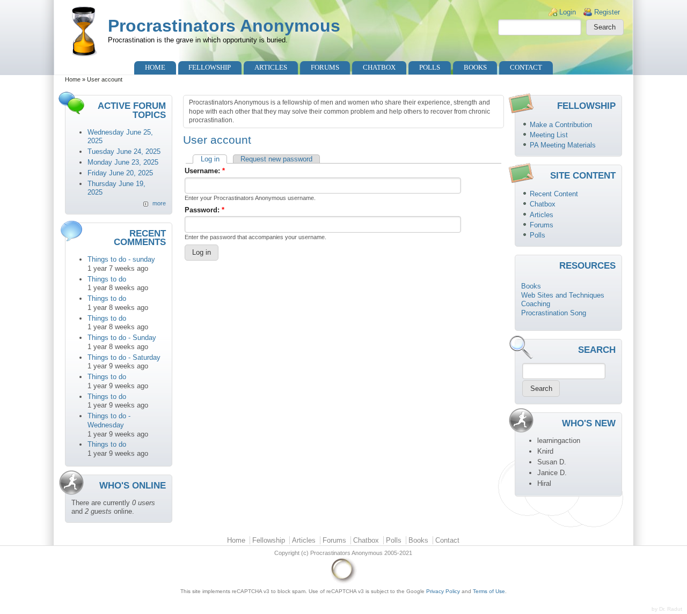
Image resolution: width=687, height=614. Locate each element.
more (159, 203)
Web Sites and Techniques (562, 295)
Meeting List (549, 135)
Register (607, 12)
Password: (204, 210)
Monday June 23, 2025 (122, 162)
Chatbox (379, 67)
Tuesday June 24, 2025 (123, 151)
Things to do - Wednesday (108, 420)
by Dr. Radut (667, 609)
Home (155, 67)
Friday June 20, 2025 (120, 173)
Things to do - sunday (121, 259)
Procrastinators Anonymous (224, 25)
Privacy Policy (443, 591)
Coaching (535, 304)
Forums (325, 67)
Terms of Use (489, 591)
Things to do (106, 279)
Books (475, 67)
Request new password (276, 159)
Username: (205, 171)
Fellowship (209, 67)
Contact (526, 67)
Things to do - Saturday (123, 357)
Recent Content (554, 194)
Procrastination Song (553, 313)
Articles (270, 67)
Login (567, 12)
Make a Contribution (561, 125)
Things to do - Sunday (121, 338)
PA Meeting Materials (563, 145)
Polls (429, 67)
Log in (210, 159)
